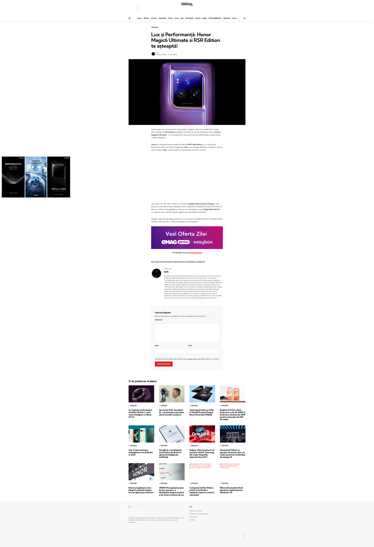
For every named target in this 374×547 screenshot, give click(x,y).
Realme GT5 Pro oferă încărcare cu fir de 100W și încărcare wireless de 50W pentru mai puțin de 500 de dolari (233, 415)
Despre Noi (193, 517)
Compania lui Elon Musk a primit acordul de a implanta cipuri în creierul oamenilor (201, 491)
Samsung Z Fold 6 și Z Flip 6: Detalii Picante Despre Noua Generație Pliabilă (201, 412)
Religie (204, 18)
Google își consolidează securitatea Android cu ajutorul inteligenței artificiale (170, 454)
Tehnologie (226, 18)
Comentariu (159, 320)
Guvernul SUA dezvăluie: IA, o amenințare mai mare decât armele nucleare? (171, 412)
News (182, 18)
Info (190, 507)
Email (190, 346)
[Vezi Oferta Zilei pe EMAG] (187, 237)
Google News (196, 253)
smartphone (200, 262)
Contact (234, 18)
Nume (157, 346)
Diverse (170, 18)
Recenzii (198, 18)
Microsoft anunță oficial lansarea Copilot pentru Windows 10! (231, 490)
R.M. (157, 53)
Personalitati (190, 18)
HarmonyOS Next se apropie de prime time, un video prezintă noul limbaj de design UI (232, 454)
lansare (170, 262)
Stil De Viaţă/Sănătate (215, 18)
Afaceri (139, 18)
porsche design (190, 262)
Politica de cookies (195, 511)
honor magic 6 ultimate (158, 262)
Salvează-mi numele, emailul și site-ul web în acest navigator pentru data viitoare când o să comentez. (187, 359)
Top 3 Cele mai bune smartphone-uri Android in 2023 (140, 452)
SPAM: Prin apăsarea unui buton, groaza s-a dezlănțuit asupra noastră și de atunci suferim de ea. (171, 491)
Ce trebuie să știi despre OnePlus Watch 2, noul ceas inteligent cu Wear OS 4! (140, 413)
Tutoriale (154, 18)
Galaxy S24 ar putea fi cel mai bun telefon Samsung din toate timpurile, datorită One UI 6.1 (201, 454)
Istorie (177, 18)
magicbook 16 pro (179, 262)
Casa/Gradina (162, 18)
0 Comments (172, 54)
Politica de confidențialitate (198, 514)
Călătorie (146, 18)
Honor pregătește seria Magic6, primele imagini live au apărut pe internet (141, 490)
